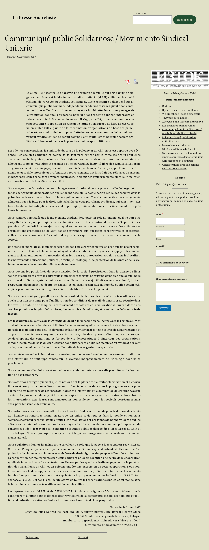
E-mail (160, 246)
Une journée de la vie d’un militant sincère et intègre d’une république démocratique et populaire (182, 156)
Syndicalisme (179, 184)
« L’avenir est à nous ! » (175, 117)
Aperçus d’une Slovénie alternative (182, 121)
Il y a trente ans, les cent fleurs (180, 110)
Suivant (83, 537)
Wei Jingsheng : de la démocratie (181, 113)
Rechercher (140, 13)
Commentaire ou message (171, 279)
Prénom (160, 226)
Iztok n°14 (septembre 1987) (22, 56)
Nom (158, 239)
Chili (158, 184)
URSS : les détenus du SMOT (178, 149)
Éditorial (167, 106)
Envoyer (163, 308)
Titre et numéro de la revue (172, 262)
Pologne (167, 184)
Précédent (32, 537)
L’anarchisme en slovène (176, 145)
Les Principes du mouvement (179, 125)
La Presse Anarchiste (34, 17)
